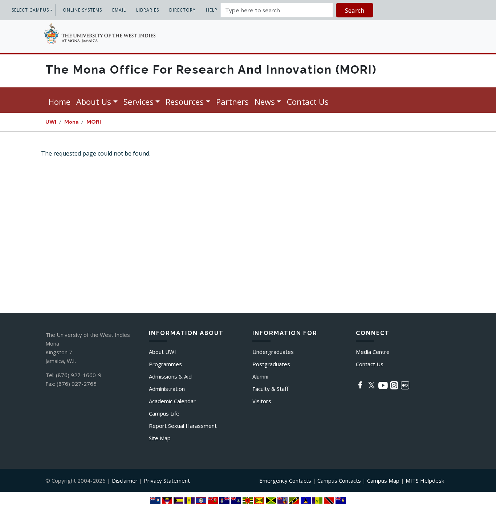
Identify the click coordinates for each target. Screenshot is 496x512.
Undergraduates (273, 351)
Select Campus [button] (30, 10)
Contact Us (308, 101)
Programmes (165, 364)
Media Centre (373, 351)
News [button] (265, 101)
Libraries (147, 10)
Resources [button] (185, 101)
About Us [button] (93, 101)
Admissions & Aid (170, 376)
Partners (232, 101)
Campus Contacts (339, 480)
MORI (93, 122)
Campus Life (164, 413)
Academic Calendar (172, 401)
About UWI (162, 351)
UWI (50, 122)
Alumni (260, 376)
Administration (167, 388)
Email (119, 10)
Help (211, 10)
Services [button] (138, 101)
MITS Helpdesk (425, 480)
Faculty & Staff (270, 388)
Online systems (82, 10)
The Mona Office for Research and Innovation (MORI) (211, 69)
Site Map (160, 438)
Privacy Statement (167, 480)
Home (59, 101)
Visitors (261, 401)
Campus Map (383, 480)
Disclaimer (125, 480)
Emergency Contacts (285, 480)
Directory (182, 10)
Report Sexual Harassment (183, 425)
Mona (71, 122)
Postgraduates (271, 364)
